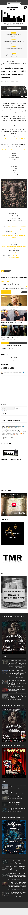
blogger (5, 342)
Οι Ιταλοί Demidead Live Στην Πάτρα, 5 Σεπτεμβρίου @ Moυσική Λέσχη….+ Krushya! (17, 868)
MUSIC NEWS (13, 32)
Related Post (6, 292)
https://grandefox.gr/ (16, 231)
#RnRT (18, 434)
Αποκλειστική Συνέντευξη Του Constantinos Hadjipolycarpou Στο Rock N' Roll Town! (17, 696)
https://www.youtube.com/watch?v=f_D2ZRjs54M (14, 138)
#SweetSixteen (12, 436)
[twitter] (15, 1)
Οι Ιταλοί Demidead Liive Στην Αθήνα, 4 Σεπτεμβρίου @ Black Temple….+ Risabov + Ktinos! (17, 894)
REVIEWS (13, 53)
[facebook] (10, 1)
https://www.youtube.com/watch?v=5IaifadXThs (14, 149)
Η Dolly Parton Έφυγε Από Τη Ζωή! (13, 34)
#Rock (17, 436)
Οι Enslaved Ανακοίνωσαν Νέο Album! (14, 48)
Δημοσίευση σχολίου (7, 348)
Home (2, 61)
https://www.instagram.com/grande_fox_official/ (14, 229)
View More (25, 291)
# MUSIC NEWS (8, 271)
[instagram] (12, 1)
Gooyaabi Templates (14, 906)
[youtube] (17, 1)
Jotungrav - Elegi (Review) (14, 802)
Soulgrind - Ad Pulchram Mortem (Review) (14, 55)
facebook (23, 342)
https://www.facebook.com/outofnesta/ (16, 226)
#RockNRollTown (5, 436)
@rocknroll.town (5, 426)
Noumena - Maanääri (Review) (15, 796)
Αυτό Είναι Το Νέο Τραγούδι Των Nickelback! (14, 41)
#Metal (19, 436)
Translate (5, 410)
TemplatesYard (14, 903)
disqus (13, 342)
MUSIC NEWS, (19, 81)
